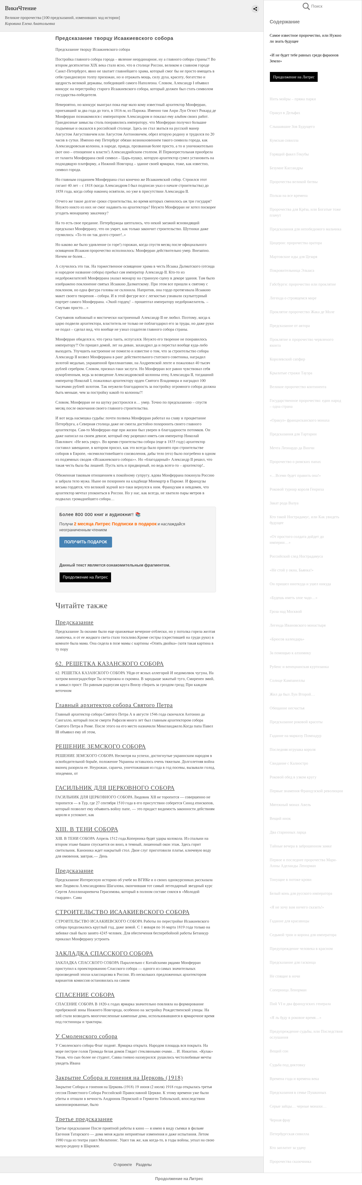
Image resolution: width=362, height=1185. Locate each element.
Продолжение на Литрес (293, 76)
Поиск (312, 6)
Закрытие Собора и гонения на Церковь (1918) (119, 1077)
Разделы (144, 1165)
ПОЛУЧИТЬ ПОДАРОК (85, 542)
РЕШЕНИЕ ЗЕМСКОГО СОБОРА (100, 746)
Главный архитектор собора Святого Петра (114, 705)
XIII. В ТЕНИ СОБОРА (86, 829)
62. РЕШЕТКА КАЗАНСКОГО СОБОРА (109, 663)
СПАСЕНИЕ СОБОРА (85, 994)
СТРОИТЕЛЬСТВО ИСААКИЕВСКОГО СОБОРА (122, 912)
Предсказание (74, 622)
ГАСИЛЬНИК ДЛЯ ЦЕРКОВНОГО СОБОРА (115, 787)
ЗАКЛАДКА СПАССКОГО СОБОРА (104, 953)
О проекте (123, 1165)
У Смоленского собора (86, 1036)
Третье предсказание (84, 1119)
